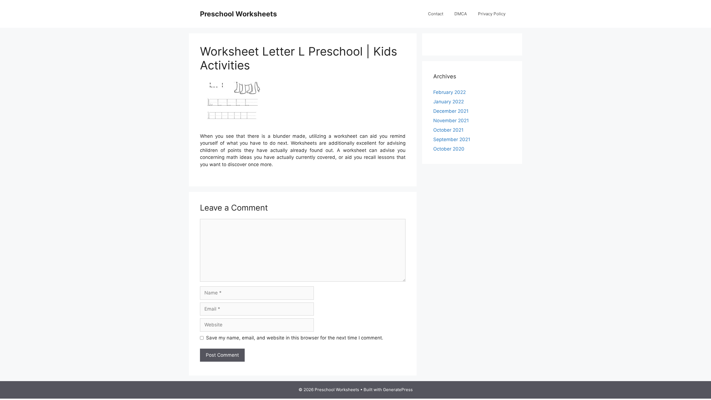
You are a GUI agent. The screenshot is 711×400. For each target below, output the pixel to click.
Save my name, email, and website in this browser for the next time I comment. (294, 338)
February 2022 (449, 92)
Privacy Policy (491, 13)
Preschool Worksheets (238, 14)
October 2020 (448, 149)
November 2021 (451, 120)
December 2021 (451, 111)
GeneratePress (398, 389)
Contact (435, 13)
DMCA (460, 13)
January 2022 (448, 101)
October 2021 (448, 130)
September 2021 (451, 139)
